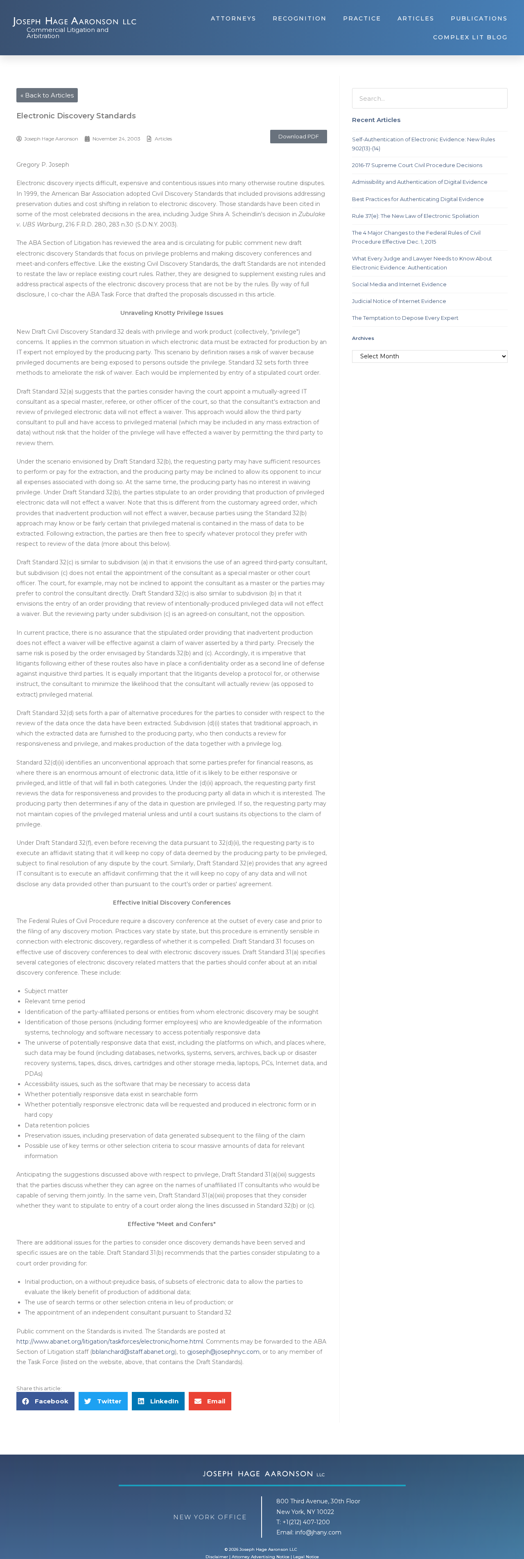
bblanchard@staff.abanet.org (133, 1351)
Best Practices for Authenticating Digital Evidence (418, 199)
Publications (479, 18)
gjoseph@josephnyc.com (223, 1351)
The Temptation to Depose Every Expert (405, 318)
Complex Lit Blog (470, 37)
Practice (362, 18)
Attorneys (233, 18)
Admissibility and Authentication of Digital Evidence (420, 182)
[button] (298, 136)
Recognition (300, 18)
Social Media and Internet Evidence (399, 284)
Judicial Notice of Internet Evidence (399, 301)
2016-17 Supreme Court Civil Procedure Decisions (417, 165)
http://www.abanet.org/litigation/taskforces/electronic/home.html (109, 1341)
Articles (416, 18)
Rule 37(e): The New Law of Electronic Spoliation (415, 216)
